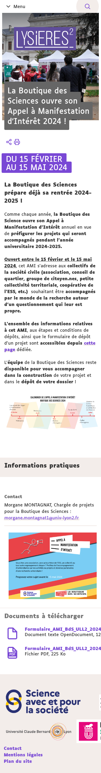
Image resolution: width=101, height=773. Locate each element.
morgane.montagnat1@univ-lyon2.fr (41, 517)
